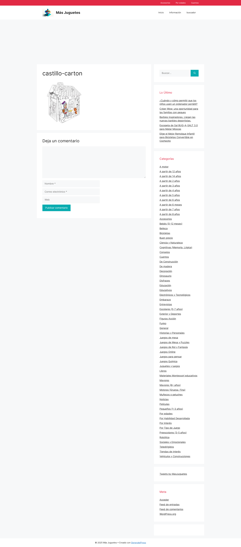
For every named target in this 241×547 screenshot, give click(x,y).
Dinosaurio (165, 276)
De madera (166, 266)
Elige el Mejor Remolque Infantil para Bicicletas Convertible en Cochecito (177, 137)
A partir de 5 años (170, 195)
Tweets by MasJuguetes (173, 474)
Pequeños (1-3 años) (171, 408)
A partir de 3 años (170, 185)
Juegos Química (168, 361)
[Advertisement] (120, 40)
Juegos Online (167, 352)
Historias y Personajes (172, 333)
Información (175, 12)
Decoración (166, 271)
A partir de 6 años (170, 200)
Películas (164, 404)
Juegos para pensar (171, 356)
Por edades (181, 3)
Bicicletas (165, 233)
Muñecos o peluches (171, 394)
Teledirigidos (167, 446)
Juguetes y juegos (170, 366)
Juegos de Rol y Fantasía (174, 347)
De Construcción (169, 261)
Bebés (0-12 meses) (171, 223)
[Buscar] (195, 73)
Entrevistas (166, 304)
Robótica (164, 437)
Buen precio (166, 238)
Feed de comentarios (171, 509)
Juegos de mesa (169, 337)
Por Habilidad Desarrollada (175, 418)
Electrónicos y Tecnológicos (175, 295)
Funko (163, 323)
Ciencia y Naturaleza (171, 242)
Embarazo (165, 299)
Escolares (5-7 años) (171, 309)
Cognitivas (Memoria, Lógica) (176, 247)
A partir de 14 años (170, 176)
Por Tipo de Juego (170, 427)
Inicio (161, 12)
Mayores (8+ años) (170, 385)
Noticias (164, 399)
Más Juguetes (68, 12)
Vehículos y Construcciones (175, 456)
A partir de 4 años (170, 190)
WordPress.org (168, 514)
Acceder (164, 499)
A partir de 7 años (170, 209)
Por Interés (166, 423)
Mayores (164, 380)
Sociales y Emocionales (173, 442)
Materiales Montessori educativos (178, 375)
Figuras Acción (168, 318)
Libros (163, 371)
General (164, 328)
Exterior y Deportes (170, 314)
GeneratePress (138, 542)
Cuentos (195, 3)
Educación (165, 285)
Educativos (166, 290)
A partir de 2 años (170, 181)
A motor (164, 166)
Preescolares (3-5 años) (173, 432)
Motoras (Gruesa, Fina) (172, 389)
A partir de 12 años (170, 171)
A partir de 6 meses (171, 204)
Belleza (164, 228)
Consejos (165, 252)
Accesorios (165, 3)
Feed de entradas (169, 504)
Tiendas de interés (170, 451)
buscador (191, 12)
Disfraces (165, 280)
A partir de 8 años (170, 214)
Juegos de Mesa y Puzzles (174, 342)
